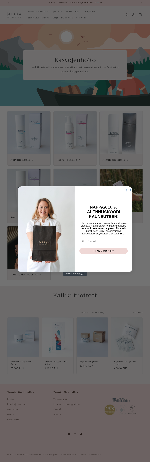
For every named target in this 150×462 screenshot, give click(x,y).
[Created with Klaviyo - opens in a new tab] (75, 274)
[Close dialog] (128, 190)
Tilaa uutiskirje (103, 251)
